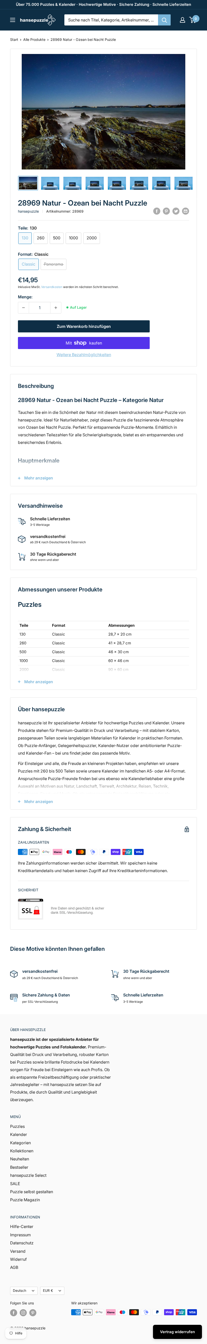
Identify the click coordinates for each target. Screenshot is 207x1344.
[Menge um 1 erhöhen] (55, 307)
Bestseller (19, 1167)
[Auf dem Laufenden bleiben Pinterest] (32, 1312)
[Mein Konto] (182, 20)
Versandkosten (51, 287)
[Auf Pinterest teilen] (166, 211)
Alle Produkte (34, 39)
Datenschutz (22, 1242)
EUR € (48, 1291)
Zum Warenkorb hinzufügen (84, 326)
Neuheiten (19, 1158)
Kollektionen (21, 1150)
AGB (14, 1267)
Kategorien (20, 1142)
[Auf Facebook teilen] (156, 211)
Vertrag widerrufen (177, 1331)
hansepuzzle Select (28, 1175)
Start (14, 39)
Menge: (25, 296)
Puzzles (17, 1126)
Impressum (20, 1234)
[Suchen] (164, 19)
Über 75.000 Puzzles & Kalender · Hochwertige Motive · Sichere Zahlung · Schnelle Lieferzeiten (103, 4)
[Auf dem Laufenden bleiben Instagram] (23, 1312)
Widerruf (18, 1259)
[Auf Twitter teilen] (175, 211)
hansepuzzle (28, 211)
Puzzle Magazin (25, 1199)
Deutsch (19, 1291)
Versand (17, 1251)
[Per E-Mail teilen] (185, 211)
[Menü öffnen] (12, 20)
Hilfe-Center (21, 1226)
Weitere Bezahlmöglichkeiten (84, 354)
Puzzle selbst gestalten (31, 1191)
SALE (15, 1183)
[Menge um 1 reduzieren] (23, 307)
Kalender (18, 1134)
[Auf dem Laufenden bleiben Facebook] (13, 1312)
